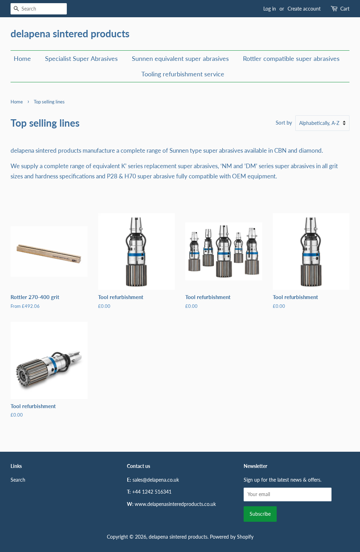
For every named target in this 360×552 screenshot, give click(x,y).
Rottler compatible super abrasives (291, 58)
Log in (269, 9)
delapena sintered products (70, 33)
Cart (344, 9)
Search (18, 480)
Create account (304, 9)
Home (22, 58)
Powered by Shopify (231, 537)
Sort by (284, 122)
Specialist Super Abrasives (81, 58)
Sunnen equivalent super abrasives (180, 58)
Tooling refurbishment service (182, 74)
